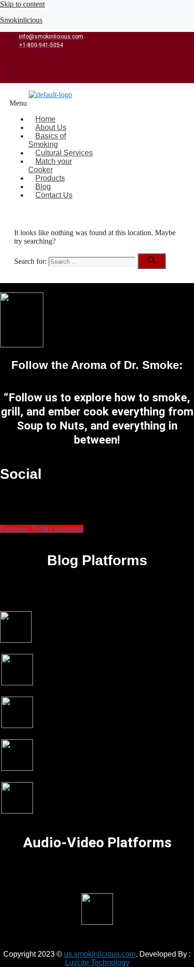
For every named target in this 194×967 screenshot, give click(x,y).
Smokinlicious (21, 20)
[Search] (151, 261)
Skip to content (22, 4)
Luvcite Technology (97, 963)
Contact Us (54, 195)
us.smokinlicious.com (100, 954)
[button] (54, 103)
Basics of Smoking (47, 140)
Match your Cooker (50, 165)
